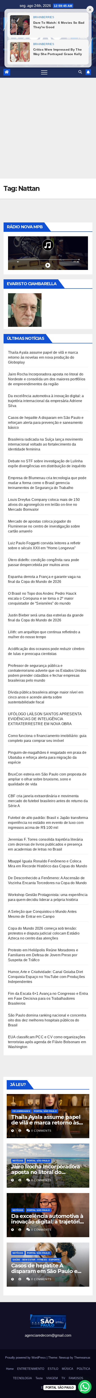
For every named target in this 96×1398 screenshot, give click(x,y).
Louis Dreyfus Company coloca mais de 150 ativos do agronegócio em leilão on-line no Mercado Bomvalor (44, 504)
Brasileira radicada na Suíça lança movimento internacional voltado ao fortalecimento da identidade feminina (45, 444)
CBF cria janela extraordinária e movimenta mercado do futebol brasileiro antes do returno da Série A (48, 801)
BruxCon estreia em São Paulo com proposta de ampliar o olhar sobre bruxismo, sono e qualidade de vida (47, 779)
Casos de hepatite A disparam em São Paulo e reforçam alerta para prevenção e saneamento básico (46, 422)
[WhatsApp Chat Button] (85, 1387)
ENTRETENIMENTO (30, 1368)
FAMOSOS (76, 1378)
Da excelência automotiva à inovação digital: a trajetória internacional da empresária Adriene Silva (46, 401)
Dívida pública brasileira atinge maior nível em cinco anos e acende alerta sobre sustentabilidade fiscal (45, 697)
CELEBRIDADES (21, 1111)
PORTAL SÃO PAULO (45, 1111)
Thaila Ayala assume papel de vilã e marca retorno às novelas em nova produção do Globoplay (43, 357)
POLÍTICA (83, 1368)
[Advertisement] (48, 128)
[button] (80, 72)
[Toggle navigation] (44, 72)
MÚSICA (67, 1368)
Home (10, 1368)
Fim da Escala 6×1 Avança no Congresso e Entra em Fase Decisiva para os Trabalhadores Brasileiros (48, 998)
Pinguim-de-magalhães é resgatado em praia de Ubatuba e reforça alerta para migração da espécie (47, 757)
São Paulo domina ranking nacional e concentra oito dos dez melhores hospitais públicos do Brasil (47, 1020)
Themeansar (82, 1357)
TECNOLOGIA (22, 1378)
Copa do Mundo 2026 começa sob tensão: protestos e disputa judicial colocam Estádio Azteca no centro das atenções (43, 933)
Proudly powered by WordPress (26, 1357)
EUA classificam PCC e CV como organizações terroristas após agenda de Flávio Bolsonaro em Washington (47, 1042)
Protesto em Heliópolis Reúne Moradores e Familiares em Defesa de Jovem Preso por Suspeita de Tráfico (43, 955)
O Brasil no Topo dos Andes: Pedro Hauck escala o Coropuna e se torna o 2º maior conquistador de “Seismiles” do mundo (42, 598)
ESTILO (53, 1368)
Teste (39, 1378)
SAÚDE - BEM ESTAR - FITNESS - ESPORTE (36, 1259)
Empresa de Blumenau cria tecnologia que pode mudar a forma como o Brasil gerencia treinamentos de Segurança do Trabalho (47, 483)
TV (63, 1378)
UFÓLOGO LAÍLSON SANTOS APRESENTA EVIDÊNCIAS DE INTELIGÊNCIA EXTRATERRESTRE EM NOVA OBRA (44, 719)
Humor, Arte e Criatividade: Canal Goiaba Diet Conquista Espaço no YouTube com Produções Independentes (46, 977)
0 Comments (41, 1130)
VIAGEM (52, 1378)
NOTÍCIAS (18, 1160)
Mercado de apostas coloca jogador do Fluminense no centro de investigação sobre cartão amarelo (44, 526)
